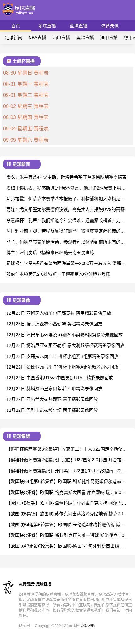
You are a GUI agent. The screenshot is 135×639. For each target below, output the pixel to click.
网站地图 (88, 626)
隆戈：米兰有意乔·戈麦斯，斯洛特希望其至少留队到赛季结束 (66, 177)
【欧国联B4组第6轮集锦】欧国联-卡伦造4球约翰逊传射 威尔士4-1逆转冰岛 (65, 525)
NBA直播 (37, 37)
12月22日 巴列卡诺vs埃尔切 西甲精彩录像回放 (52, 410)
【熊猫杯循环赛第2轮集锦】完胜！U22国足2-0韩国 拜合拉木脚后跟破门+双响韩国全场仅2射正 (66, 460)
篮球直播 (78, 25)
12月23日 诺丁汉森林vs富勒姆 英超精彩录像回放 (54, 323)
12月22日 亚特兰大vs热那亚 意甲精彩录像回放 (52, 399)
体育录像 (110, 25)
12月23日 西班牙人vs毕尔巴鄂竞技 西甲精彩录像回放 (58, 313)
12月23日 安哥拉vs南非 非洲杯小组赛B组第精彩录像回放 (62, 356)
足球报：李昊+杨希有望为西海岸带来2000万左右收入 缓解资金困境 (66, 264)
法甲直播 (109, 37)
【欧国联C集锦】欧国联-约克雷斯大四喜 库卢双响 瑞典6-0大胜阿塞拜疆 (66, 493)
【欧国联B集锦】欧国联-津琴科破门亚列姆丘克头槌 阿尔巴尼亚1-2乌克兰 (66, 503)
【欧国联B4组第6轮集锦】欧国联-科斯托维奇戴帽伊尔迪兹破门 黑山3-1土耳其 (66, 482)
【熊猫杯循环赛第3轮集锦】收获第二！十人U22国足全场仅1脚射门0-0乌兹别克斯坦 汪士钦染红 (65, 450)
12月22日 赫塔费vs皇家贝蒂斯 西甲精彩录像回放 (54, 388)
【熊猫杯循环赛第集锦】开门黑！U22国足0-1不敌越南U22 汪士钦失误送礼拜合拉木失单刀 (66, 471)
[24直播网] (19, 17)
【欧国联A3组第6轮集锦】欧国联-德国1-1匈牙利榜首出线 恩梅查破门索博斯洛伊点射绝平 (65, 546)
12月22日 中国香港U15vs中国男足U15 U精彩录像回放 (59, 377)
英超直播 (85, 37)
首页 (15, 25)
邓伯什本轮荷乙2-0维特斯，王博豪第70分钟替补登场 (58, 274)
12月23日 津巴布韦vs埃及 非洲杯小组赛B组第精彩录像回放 (64, 334)
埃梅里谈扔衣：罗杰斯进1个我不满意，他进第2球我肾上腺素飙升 (66, 188)
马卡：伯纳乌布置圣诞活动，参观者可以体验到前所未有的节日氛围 (65, 242)
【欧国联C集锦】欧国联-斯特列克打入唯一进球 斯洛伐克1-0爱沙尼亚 (67, 536)
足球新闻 (13, 37)
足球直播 (47, 25)
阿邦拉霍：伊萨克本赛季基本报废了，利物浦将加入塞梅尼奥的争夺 (65, 199)
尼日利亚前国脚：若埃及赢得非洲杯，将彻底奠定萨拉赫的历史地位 (65, 231)
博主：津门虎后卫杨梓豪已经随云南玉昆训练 (50, 252)
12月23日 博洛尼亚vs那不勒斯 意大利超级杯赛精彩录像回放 (65, 345)
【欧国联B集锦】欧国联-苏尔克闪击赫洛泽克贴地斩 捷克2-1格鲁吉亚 (67, 514)
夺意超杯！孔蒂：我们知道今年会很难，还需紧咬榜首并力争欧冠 (65, 221)
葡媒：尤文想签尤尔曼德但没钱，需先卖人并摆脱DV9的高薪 (65, 209)
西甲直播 (61, 37)
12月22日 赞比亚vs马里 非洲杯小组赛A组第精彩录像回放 (62, 366)
